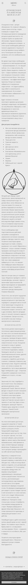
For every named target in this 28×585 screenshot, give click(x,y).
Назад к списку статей (14, 557)
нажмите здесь (19, 579)
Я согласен (14, 582)
